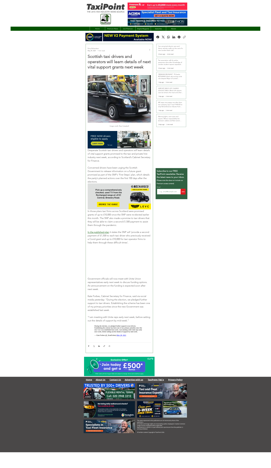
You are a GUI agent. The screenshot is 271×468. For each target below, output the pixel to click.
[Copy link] (184, 37)
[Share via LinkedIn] (99, 347)
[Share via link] (104, 347)
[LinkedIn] (173, 37)
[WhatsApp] (168, 37)
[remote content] (119, 260)
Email (159, 187)
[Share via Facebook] (89, 347)
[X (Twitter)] (163, 37)
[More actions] (149, 49)
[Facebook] (157, 37)
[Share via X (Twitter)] (94, 347)
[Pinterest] (179, 37)
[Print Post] (109, 347)
